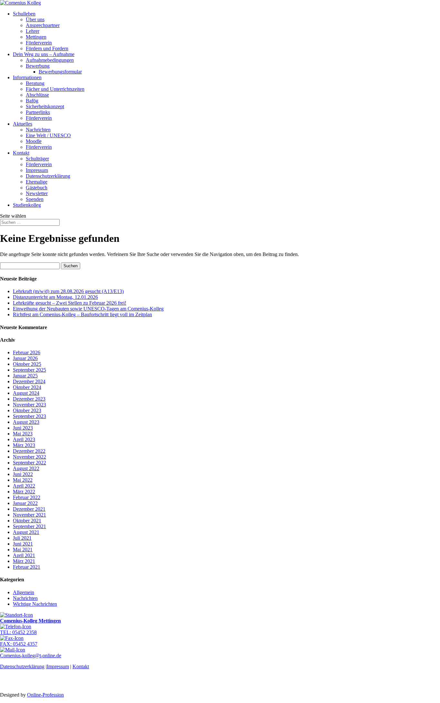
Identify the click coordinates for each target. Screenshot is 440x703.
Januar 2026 (25, 358)
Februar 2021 (26, 567)
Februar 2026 (26, 352)
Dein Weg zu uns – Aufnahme (43, 54)
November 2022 (29, 457)
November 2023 (29, 404)
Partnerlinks (38, 112)
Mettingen (36, 37)
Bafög (32, 100)
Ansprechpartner (43, 25)
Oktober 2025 (27, 364)
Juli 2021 (22, 538)
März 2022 (24, 491)
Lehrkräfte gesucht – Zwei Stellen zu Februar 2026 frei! (69, 303)
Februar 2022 (26, 497)
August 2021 (26, 532)
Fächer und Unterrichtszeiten (55, 89)
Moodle (34, 141)
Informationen (27, 77)
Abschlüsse (37, 95)
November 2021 (29, 515)
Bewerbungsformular (60, 71)
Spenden (34, 199)
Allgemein (23, 592)
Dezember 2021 (29, 509)
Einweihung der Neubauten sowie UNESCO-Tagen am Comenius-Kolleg (88, 308)
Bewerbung (38, 66)
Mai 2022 (23, 480)
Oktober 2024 (27, 387)
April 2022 (24, 486)
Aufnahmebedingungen (50, 60)
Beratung (35, 83)
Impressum (37, 170)
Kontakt (21, 153)
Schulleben (24, 13)
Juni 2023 (23, 428)
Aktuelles (22, 124)
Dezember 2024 (29, 381)
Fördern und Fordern (47, 48)
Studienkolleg (27, 205)
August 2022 (26, 468)
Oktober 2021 (27, 520)
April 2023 (24, 439)
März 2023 (24, 445)
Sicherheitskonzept (45, 106)
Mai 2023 (23, 433)
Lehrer (32, 31)
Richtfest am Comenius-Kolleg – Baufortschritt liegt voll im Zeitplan (82, 314)
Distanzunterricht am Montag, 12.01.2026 (55, 297)
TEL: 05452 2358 (18, 632)
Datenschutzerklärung (48, 176)
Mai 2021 (23, 549)
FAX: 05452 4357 (18, 644)
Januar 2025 (25, 375)
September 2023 (29, 416)
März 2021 (24, 561)
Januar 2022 (25, 503)
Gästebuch (36, 187)
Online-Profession (45, 695)
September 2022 (29, 462)
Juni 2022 (23, 474)
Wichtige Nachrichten (35, 604)
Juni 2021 (23, 543)
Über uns (35, 19)
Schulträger (37, 158)
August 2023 (26, 422)
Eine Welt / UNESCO (48, 135)
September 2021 (29, 526)
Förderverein (39, 42)
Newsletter (37, 193)
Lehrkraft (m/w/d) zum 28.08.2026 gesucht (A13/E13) (68, 291)
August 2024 (26, 393)
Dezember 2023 (29, 399)
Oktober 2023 (27, 410)
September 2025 (29, 370)
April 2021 (24, 555)
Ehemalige (36, 182)
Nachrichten (38, 129)
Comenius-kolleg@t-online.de (30, 655)
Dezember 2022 (29, 451)
